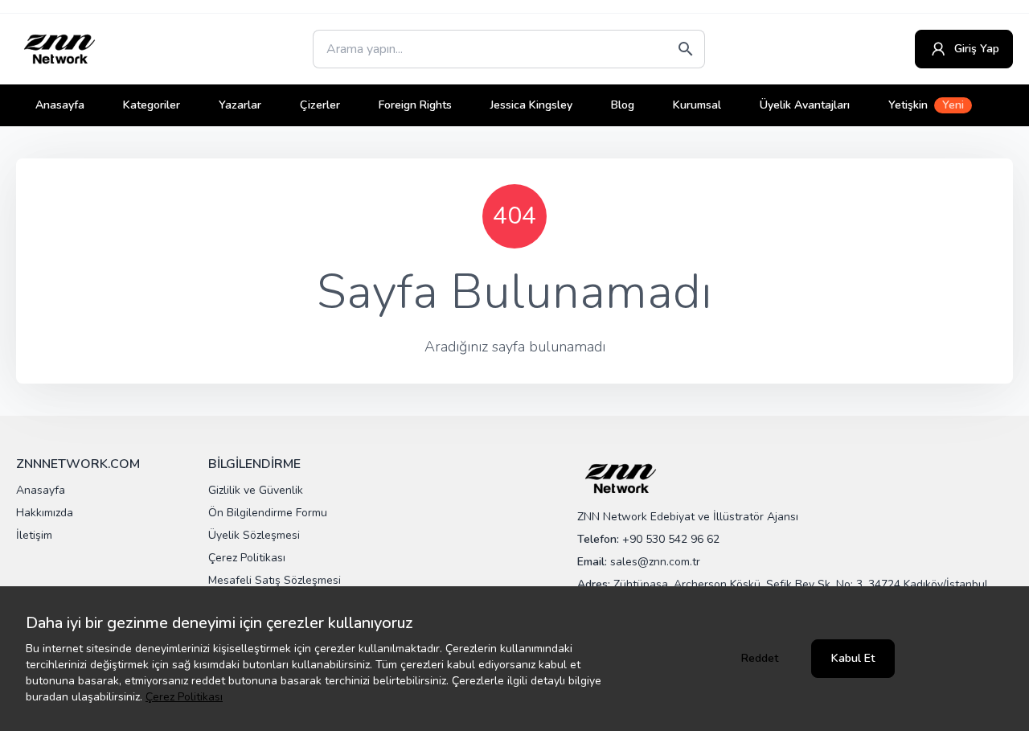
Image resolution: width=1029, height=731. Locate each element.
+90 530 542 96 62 (670, 539)
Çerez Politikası (184, 696)
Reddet (759, 658)
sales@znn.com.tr (655, 561)
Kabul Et (853, 658)
